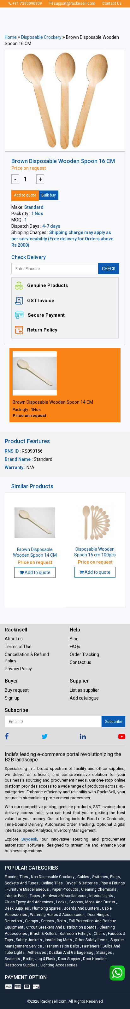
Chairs (99, 933)
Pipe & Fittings (112, 883)
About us (14, 638)
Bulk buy (48, 195)
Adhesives (36, 952)
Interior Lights (100, 896)
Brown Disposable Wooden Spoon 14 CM (53, 402)
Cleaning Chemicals (98, 889)
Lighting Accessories (58, 965)
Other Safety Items (91, 940)
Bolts (61, 921)
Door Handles (94, 959)
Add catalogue (84, 698)
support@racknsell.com (74, 3)
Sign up (12, 698)
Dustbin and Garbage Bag (70, 952)
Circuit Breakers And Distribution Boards (61, 927)
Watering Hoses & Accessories (57, 914)
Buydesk (29, 839)
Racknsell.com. (54, 1001)
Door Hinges (98, 914)
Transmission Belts (61, 946)
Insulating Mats (58, 940)
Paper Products (64, 889)
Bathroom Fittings (75, 933)
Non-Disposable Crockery (52, 877)
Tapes (34, 896)
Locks (61, 902)
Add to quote (25, 195)
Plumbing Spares (46, 908)
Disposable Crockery (41, 37)
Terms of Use (18, 646)
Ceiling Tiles (51, 883)
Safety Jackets (28, 940)
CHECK (108, 268)
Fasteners (90, 946)
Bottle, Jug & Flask (38, 959)
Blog (74, 638)
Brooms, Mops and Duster (92, 902)
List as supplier (84, 690)
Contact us (80, 662)
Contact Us (112, 3)
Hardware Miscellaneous (64, 896)
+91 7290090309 (26, 3)
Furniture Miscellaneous (27, 889)
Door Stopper (68, 959)
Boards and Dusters (81, 908)
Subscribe (113, 721)
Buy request (17, 690)
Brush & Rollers (43, 933)
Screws (47, 921)
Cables (82, 877)
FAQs (75, 646)
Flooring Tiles (17, 877)
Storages (103, 952)
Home (11, 37)
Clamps (31, 921)
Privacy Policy (18, 668)
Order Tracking (84, 654)
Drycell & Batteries (81, 883)
